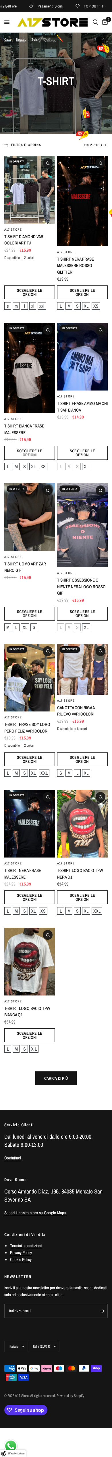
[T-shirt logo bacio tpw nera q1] (82, 824)
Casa (7, 39)
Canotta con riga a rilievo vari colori (75, 711)
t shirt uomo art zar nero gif (25, 567)
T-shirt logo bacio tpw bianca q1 (27, 1011)
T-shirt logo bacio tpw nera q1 (80, 873)
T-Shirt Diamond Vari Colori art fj (24, 240)
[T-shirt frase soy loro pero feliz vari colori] (29, 678)
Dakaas (21, 1453)
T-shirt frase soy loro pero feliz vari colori (27, 727)
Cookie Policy (21, 1259)
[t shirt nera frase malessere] (29, 824)
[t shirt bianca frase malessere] (29, 368)
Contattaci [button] (12, 1157)
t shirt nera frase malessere (22, 873)
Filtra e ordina (26, 145)
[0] (104, 22)
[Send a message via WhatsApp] (11, 1446)
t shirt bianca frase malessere (24, 429)
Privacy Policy (21, 1252)
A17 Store (13, 229)
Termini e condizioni (26, 1246)
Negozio (21, 39)
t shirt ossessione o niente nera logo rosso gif (81, 586)
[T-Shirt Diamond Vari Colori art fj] (29, 190)
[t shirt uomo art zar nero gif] (29, 517)
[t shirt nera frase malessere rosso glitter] (82, 201)
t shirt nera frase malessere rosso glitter (75, 265)
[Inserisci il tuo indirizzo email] (102, 1311)
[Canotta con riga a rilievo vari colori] (82, 669)
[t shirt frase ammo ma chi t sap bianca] (82, 357)
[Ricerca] (95, 22)
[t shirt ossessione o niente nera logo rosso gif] (82, 525)
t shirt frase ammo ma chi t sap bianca (82, 406)
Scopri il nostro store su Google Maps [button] (35, 1212)
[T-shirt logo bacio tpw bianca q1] (29, 961)
